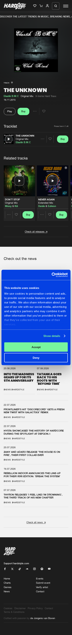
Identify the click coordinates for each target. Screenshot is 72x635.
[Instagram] (34, 569)
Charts (7, 582)
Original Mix (22, 138)
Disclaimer (20, 608)
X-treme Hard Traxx (45, 96)
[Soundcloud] (27, 569)
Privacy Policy (35, 608)
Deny (36, 357)
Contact (40, 591)
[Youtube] (49, 569)
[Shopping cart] (41, 6)
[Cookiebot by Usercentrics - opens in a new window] (52, 275)
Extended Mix (45, 202)
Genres (7, 587)
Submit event (43, 582)
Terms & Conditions (14, 611)
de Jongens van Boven (42, 618)
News (7, 591)
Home (7, 578)
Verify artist (42, 587)
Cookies (8, 608)
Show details (51, 335)
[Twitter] (12, 569)
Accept (36, 346)
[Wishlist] (35, 6)
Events (39, 578)
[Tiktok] (19, 569)
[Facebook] (5, 569)
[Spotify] (42, 569)
